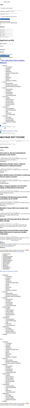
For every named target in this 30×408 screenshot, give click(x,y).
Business (5, 82)
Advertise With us (7, 261)
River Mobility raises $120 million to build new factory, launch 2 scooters (15, 176)
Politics (1, 194)
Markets (4, 87)
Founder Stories (10, 102)
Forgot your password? (5, 21)
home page (19, 140)
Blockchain (8, 77)
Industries (5, 65)
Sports (1, 227)
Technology (5, 107)
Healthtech (8, 71)
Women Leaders (10, 120)
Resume (2, 46)
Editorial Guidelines (7, 257)
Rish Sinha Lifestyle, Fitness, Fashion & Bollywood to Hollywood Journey (12, 164)
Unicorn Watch (9, 101)
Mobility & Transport (11, 80)
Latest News (4, 147)
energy (7, 74)
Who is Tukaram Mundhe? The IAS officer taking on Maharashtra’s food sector (13, 187)
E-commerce (9, 67)
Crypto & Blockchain (11, 95)
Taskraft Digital (20, 251)
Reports (8, 105)
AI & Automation (10, 108)
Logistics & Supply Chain (12, 73)
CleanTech (8, 113)
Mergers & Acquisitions (12, 85)
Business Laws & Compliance (13, 86)
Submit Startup (6, 268)
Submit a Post (6, 266)
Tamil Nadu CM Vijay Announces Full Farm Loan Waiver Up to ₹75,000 (13, 198)
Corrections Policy (7, 258)
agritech (8, 70)
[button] (4, 50)
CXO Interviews (9, 118)
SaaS (7, 111)
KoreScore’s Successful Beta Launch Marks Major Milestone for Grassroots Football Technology (14, 232)
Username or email (4, 11)
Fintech (7, 79)
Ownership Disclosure (8, 256)
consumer (8, 68)
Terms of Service (6, 262)
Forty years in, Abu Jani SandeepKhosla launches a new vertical (13, 153)
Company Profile (6, 253)
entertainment (3, 161)
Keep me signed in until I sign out (9, 16)
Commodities (9, 93)
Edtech (7, 76)
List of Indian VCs (7, 267)
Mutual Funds (9, 92)
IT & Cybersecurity (10, 114)
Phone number (3, 43)
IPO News (8, 90)
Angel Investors (10, 99)
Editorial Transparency (8, 260)
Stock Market (9, 89)
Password (2, 14)
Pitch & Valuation (10, 104)
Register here (14, 22)
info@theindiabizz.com (9, 246)
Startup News (9, 83)
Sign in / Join (7, 1)
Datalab (4, 123)
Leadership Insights (11, 121)
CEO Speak (8, 117)
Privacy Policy (6, 263)
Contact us (5, 255)
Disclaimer (5, 265)
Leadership (5, 115)
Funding (8, 98)
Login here (10, 57)
